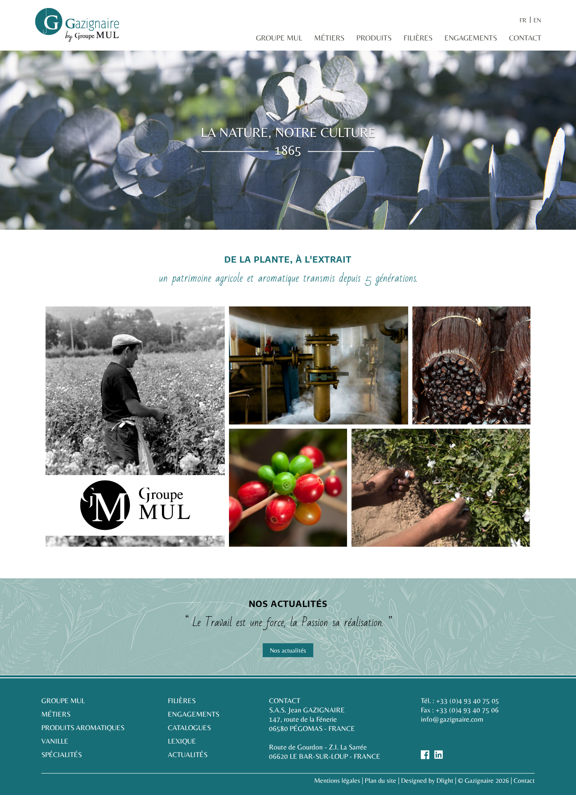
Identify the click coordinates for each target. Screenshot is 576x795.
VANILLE (54, 741)
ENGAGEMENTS (193, 714)
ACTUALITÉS (187, 754)
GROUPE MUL (63, 700)
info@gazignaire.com (452, 719)
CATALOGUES (189, 727)
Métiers (329, 37)
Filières (418, 37)
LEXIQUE (182, 741)
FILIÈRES (182, 700)
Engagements (470, 37)
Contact (525, 37)
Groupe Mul (279, 37)
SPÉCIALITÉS (61, 754)
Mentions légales (337, 780)
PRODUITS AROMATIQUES (82, 727)
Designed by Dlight (427, 780)
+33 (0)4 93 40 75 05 (467, 700)
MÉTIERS (55, 714)
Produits (374, 37)
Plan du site (380, 780)
